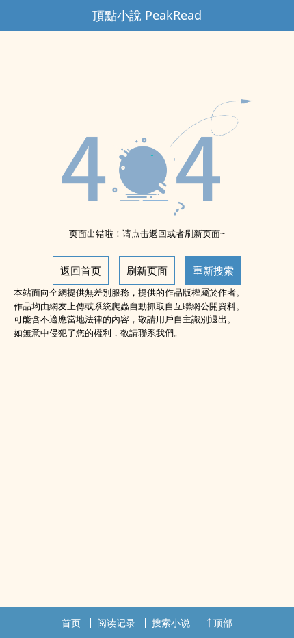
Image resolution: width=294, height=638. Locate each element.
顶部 (222, 622)
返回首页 (80, 270)
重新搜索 (213, 270)
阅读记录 (116, 622)
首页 (71, 622)
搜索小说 (171, 622)
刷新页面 (147, 270)
